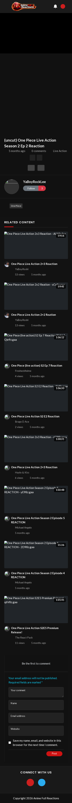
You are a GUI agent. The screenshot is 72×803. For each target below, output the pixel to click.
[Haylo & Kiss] (7, 468)
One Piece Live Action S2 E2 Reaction (35, 416)
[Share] (31, 168)
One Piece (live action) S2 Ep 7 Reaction (36, 365)
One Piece (16, 205)
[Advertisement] (36, 93)
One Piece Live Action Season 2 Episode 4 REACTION (38, 575)
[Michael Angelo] (7, 518)
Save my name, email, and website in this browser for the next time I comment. (37, 742)
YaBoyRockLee (34, 182)
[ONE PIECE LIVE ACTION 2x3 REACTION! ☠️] (39, 158)
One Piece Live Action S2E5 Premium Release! (35, 630)
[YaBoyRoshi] (7, 264)
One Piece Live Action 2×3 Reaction (34, 263)
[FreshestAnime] (7, 366)
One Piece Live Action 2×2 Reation (33, 314)
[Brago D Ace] (7, 417)
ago (17, 151)
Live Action (60, 151)
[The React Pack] (7, 628)
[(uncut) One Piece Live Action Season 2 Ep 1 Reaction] (32, 158)
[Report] (40, 168)
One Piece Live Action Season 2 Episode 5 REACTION (38, 520)
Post (54, 753)
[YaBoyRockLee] (11, 186)
